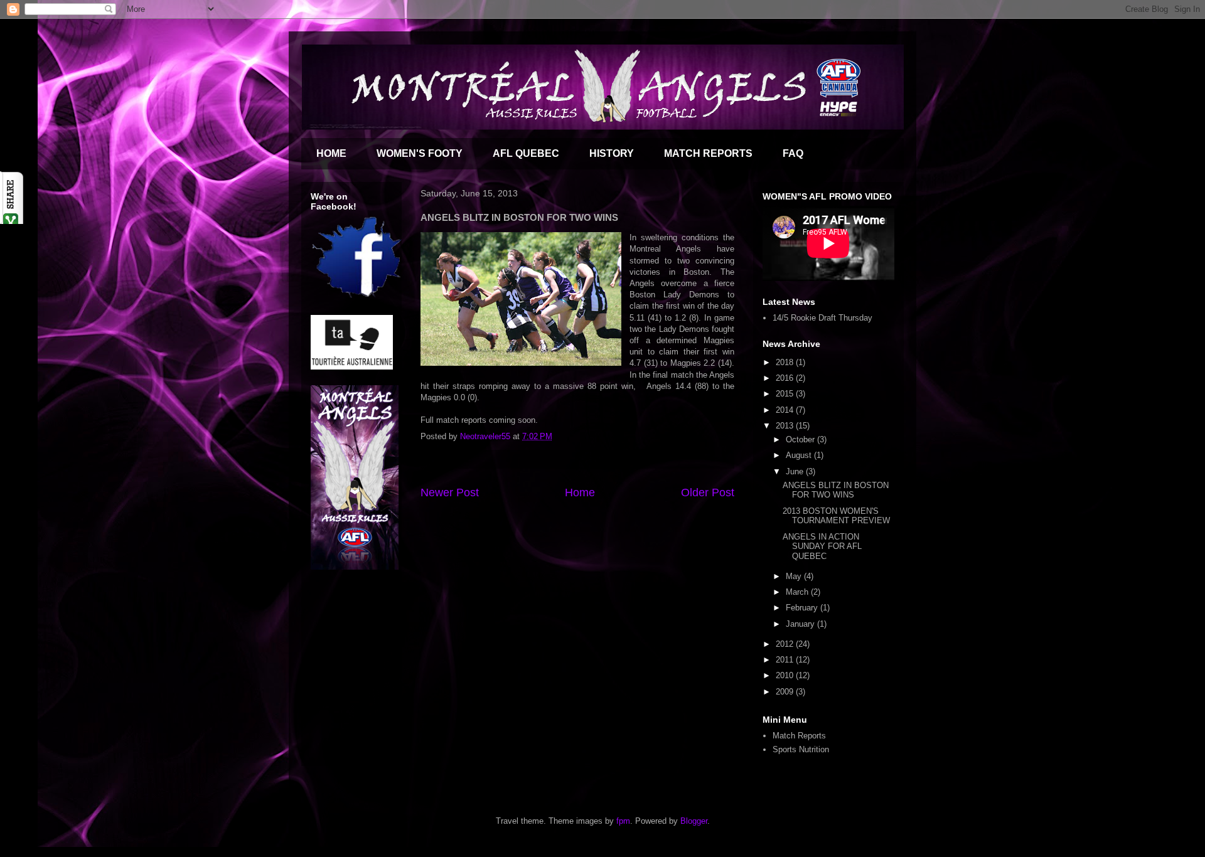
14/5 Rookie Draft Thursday (822, 317)
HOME (331, 153)
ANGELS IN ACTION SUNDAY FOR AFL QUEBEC (822, 546)
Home (580, 492)
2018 (786, 362)
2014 (786, 410)
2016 (786, 378)
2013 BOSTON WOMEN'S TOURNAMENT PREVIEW (836, 516)
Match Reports (799, 735)
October (801, 439)
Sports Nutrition (801, 749)
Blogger (693, 821)
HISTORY (611, 153)
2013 (786, 425)
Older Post (707, 492)
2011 (786, 659)
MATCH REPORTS (708, 153)
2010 (786, 675)
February (803, 607)
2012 (786, 644)
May (795, 576)
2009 (786, 691)
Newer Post (449, 492)
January (801, 624)
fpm (623, 821)
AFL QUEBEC (526, 153)
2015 (786, 393)
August (800, 455)
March (798, 592)
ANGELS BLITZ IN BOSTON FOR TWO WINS (836, 490)
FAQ (793, 153)
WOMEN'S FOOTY (420, 153)
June (796, 471)
